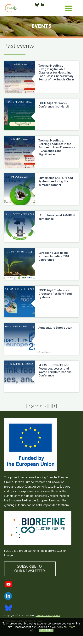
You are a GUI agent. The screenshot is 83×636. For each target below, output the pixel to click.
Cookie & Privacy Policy (48, 615)
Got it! (46, 630)
